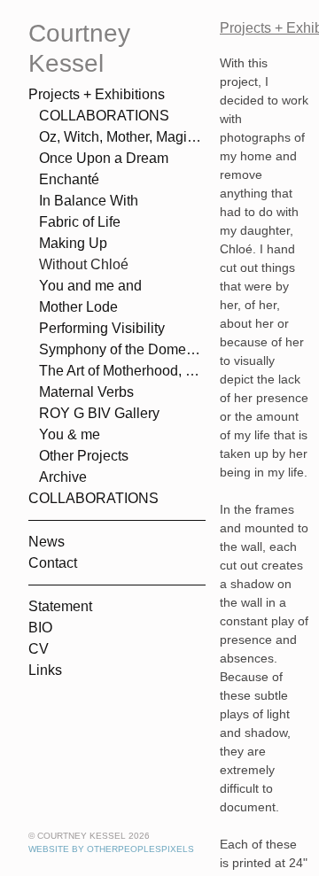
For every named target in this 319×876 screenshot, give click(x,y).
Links (45, 670)
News (46, 541)
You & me (69, 434)
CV (38, 648)
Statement (60, 606)
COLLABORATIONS (104, 115)
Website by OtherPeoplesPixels (111, 849)
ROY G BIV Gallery (99, 413)
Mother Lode (78, 306)
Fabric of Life (80, 221)
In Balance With (88, 200)
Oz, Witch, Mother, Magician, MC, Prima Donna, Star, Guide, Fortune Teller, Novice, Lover (122, 136)
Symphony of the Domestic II (122, 349)
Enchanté (69, 179)
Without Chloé (83, 264)
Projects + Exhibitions (96, 94)
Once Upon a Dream (103, 158)
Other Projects (83, 455)
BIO (40, 627)
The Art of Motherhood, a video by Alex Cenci (122, 370)
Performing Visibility (102, 328)
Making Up (73, 243)
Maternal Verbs (86, 391)
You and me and (90, 285)
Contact (52, 562)
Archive (63, 477)
